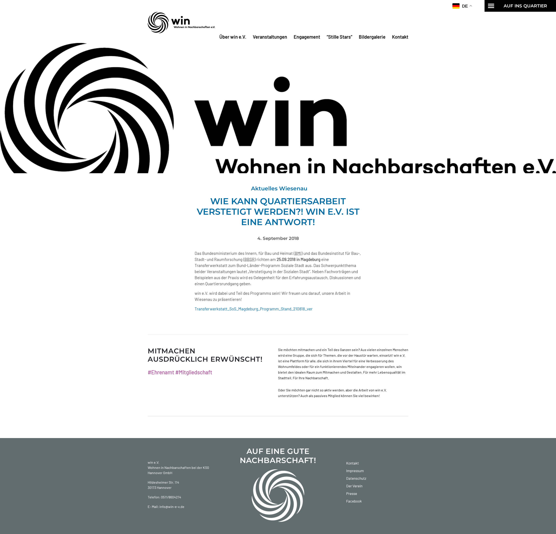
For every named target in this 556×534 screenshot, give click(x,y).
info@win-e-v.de (171, 506)
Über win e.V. (232, 37)
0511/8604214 (171, 497)
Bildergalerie (372, 37)
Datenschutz (356, 478)
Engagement (307, 37)
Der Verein (354, 486)
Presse (351, 493)
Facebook (354, 501)
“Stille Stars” (339, 37)
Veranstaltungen (270, 37)
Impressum (355, 470)
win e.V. (153, 462)
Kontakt (400, 37)
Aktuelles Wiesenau (279, 188)
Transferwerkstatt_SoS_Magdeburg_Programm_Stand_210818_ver (254, 308)
